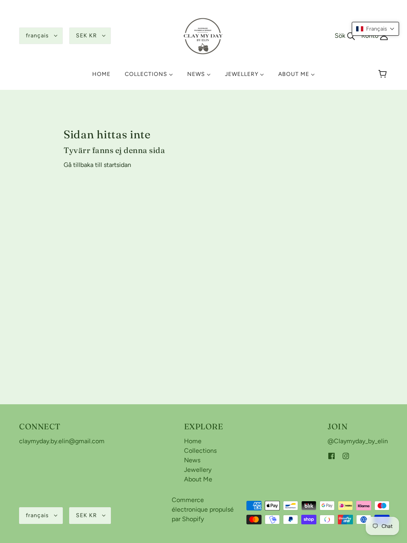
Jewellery (197, 469)
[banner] (203, 35)
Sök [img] (341, 35)
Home (193, 441)
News (192, 460)
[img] (331, 455)
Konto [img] (370, 35)
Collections (200, 450)
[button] (375, 28)
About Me (198, 479)
